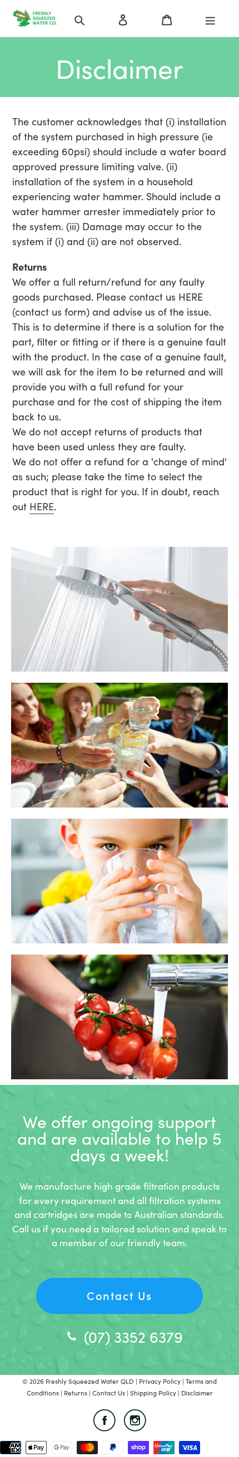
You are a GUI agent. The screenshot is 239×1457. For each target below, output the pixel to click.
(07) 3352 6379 (133, 1336)
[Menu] (210, 18)
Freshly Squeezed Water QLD (89, 1381)
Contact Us (119, 1295)
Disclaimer (197, 1392)
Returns (76, 1392)
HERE (41, 506)
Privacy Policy (160, 1381)
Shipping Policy (153, 1392)
